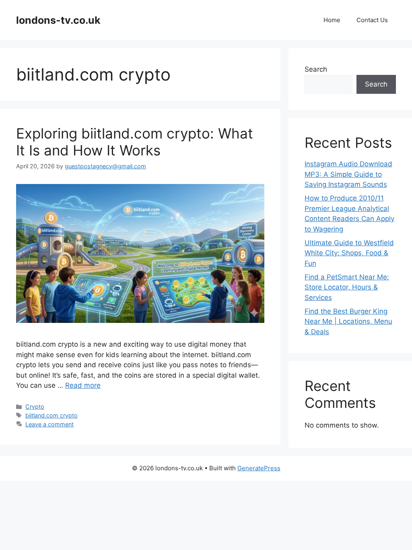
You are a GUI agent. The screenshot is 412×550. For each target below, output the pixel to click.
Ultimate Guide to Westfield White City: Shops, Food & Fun (349, 253)
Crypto (34, 406)
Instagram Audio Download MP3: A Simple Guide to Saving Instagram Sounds (348, 174)
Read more (83, 385)
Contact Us (372, 20)
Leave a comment (49, 424)
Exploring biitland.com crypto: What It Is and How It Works (134, 142)
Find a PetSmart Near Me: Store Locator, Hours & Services (347, 287)
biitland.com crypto (51, 415)
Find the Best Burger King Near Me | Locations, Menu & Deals (348, 321)
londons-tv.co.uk (58, 20)
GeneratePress (258, 468)
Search (316, 69)
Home (331, 20)
